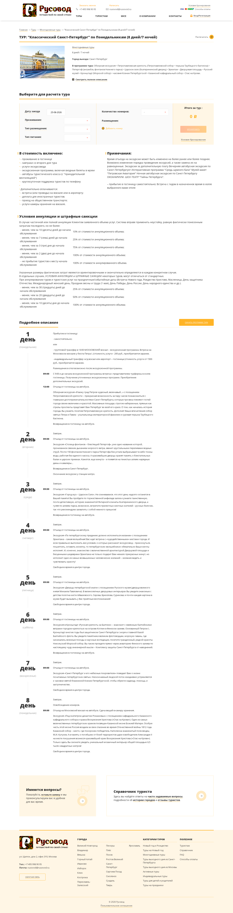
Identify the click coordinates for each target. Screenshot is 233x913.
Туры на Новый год (153, 850)
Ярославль (134, 845)
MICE (123, 16)
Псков (109, 854)
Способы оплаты (202, 9)
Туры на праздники (153, 885)
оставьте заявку (50, 794)
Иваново (82, 863)
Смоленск (111, 876)
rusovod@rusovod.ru (120, 9)
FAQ (182, 854)
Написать (114, 5)
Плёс (108, 850)
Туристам (101, 16)
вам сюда (201, 796)
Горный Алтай (84, 859)
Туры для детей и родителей (158, 880)
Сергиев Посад (114, 871)
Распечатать (201, 36)
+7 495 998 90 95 (87, 9)
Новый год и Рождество (155, 845)
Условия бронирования (199, 5)
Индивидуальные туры (155, 876)
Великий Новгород (87, 845)
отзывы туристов (169, 800)
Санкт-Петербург (111, 865)
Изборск (81, 868)
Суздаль (110, 880)
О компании (147, 16)
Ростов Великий (114, 859)
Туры (79, 16)
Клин (80, 872)
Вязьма (81, 854)
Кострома (82, 877)
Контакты (175, 16)
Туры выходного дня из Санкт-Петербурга (159, 861)
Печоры (110, 845)
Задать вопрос (82, 801)
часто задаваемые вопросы (165, 796)
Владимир (82, 850)
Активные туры (151, 871)
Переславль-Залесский (83, 883)
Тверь (109, 885)
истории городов (144, 800)
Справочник (186, 850)
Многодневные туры (83, 47)
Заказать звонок (87, 5)
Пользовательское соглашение (116, 905)
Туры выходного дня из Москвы (160, 867)
